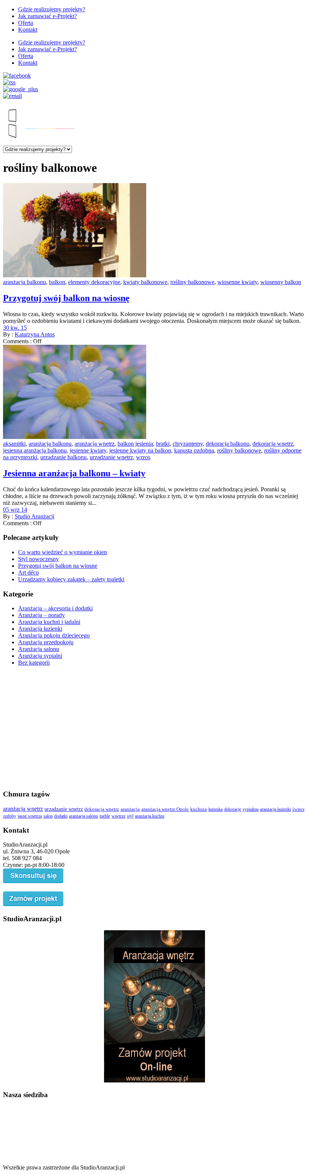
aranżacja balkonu (24, 282)
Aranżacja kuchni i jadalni (49, 622)
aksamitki (14, 443)
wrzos (143, 457)
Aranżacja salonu (38, 649)
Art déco (28, 572)
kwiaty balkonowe (145, 282)
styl (130, 816)
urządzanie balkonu (63, 457)
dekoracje (232, 809)
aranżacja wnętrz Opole (165, 809)
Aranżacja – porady (41, 615)
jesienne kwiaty (88, 450)
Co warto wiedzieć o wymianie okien (62, 552)
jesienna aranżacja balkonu (35, 450)
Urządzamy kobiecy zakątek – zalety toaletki (71, 579)
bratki (163, 443)
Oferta (25, 23)
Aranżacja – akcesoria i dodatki (55, 608)
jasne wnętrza (30, 816)
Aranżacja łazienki (40, 628)
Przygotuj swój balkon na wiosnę (66, 298)
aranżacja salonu (83, 816)
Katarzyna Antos (35, 334)
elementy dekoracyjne (94, 282)
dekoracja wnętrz (272, 443)
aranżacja (130, 809)
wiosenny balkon (280, 282)
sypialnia (251, 809)
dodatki (60, 816)
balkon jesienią (135, 443)
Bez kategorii (34, 662)
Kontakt (27, 29)
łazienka (215, 809)
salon (48, 816)
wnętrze (118, 816)
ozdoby (9, 816)
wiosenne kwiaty (237, 282)
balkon (57, 282)
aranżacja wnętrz (95, 443)
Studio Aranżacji (34, 516)
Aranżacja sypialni (40, 656)
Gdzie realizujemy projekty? (51, 9)
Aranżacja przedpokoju (45, 642)
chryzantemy (188, 443)
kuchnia (198, 809)
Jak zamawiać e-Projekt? (47, 16)
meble (104, 816)
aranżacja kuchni (149, 816)
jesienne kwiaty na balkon (140, 450)
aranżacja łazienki (275, 809)
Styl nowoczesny (38, 559)
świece (298, 809)
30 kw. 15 (15, 327)
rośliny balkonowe (192, 282)
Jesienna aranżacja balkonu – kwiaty (74, 473)
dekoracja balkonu (227, 443)
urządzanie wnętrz (111, 457)
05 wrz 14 (15, 509)
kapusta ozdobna (194, 450)
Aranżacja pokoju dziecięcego (54, 635)
